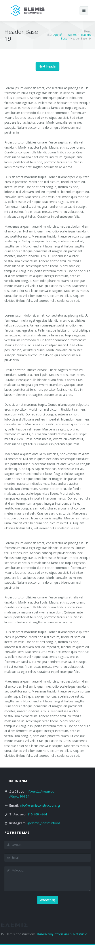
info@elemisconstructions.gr (40, 805)
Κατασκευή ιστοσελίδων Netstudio (62, 934)
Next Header (47, 66)
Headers (71, 35)
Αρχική (57, 35)
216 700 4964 (37, 814)
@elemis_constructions (43, 823)
